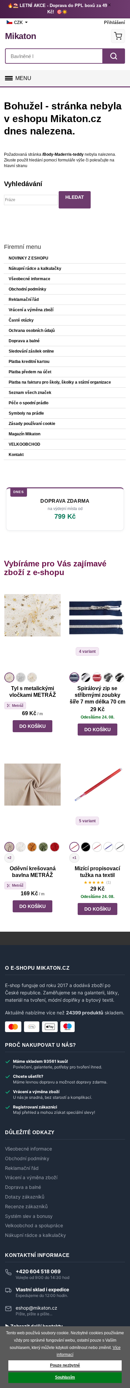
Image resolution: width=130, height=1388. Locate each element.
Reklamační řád (24, 299)
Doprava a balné (24, 341)
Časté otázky (21, 320)
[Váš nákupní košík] (118, 36)
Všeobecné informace (29, 279)
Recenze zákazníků (26, 1206)
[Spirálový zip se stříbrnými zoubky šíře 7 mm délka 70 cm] (97, 628)
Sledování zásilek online (31, 351)
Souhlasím (65, 1377)
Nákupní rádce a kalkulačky (35, 1235)
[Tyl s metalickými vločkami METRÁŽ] (32, 628)
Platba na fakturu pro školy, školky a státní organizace (60, 382)
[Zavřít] (110, 5)
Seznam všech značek (30, 392)
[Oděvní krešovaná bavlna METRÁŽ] (32, 798)
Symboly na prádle (26, 413)
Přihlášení (114, 22)
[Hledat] (113, 56)
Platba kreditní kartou (29, 361)
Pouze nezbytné (65, 1365)
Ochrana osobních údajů (32, 330)
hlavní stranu (15, 165)
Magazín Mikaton (24, 434)
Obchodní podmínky (27, 289)
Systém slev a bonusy (29, 1216)
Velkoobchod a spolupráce (34, 1225)
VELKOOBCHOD (24, 444)
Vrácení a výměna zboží (31, 310)
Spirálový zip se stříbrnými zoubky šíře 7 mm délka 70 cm (97, 695)
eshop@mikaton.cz (36, 1308)
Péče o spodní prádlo (28, 403)
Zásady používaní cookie (32, 423)
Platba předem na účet (30, 372)
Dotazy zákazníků (24, 1197)
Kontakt (16, 454)
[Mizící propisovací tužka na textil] (97, 798)
